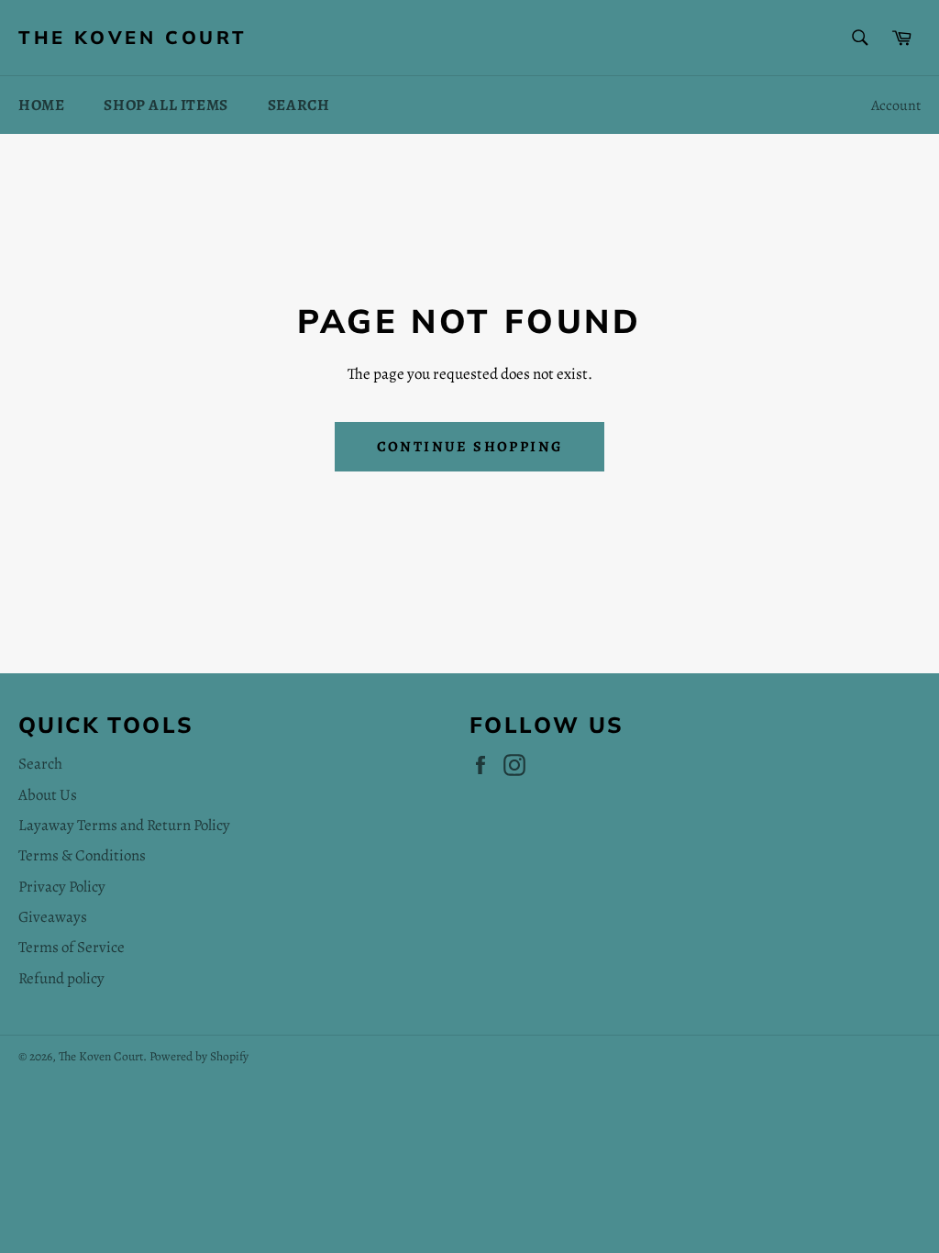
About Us (47, 794)
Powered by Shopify (199, 1056)
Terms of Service (71, 947)
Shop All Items (165, 105)
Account (896, 105)
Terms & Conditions (82, 855)
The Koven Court (133, 37)
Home (41, 105)
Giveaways (52, 916)
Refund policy (61, 978)
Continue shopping (470, 447)
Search (299, 105)
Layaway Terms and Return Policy (124, 825)
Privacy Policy (61, 886)
